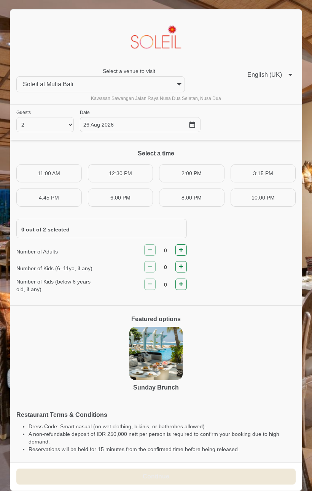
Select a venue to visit (129, 71)
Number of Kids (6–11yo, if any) (54, 268)
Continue (156, 476)
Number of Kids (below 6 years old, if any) (53, 285)
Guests (23, 112)
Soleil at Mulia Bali (48, 84)
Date (85, 112)
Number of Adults (37, 252)
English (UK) (264, 74)
